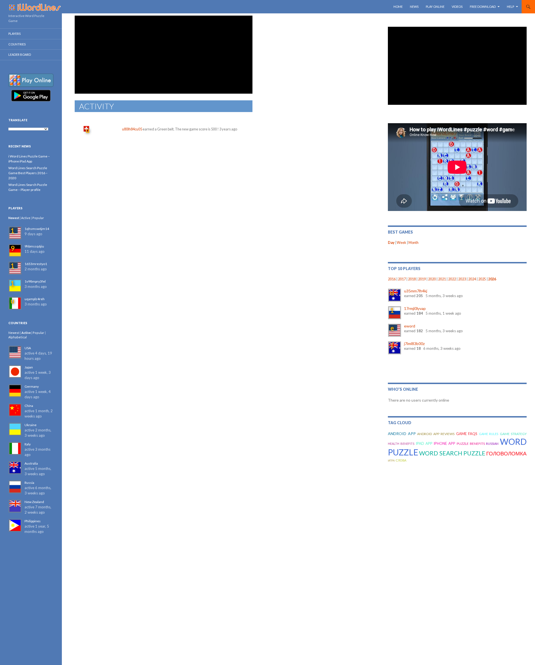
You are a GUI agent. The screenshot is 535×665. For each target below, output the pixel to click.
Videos (457, 6)
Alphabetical (17, 337)
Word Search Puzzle (452, 453)
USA (28, 348)
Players (14, 33)
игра (391, 460)
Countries (17, 44)
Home (398, 6)
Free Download (483, 6)
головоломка (506, 453)
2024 (472, 279)
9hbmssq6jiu (34, 246)
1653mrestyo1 (36, 264)
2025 (482, 279)
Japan (29, 367)
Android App (401, 433)
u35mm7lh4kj (415, 290)
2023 (462, 279)
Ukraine (31, 425)
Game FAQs (466, 433)
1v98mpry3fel (35, 281)
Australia (31, 463)
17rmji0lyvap (415, 308)
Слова (401, 460)
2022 (452, 279)
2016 (392, 279)
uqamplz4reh (35, 299)
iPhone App (444, 443)
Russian (492, 443)
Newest (13, 218)
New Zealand (34, 502)
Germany (32, 386)
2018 (412, 279)
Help (510, 6)
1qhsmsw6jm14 (37, 229)
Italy (28, 444)
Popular (38, 218)
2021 (442, 279)
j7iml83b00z (414, 343)
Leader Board (19, 54)
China (29, 406)
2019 (422, 279)
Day (391, 243)
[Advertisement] (163, 55)
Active (25, 218)
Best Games (400, 232)
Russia (29, 482)
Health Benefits (401, 443)
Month (413, 243)
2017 (402, 279)
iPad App (424, 443)
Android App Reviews (435, 434)
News (414, 6)
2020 (432, 279)
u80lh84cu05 (132, 129)
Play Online (435, 6)
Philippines (33, 521)
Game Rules (488, 434)
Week (401, 243)
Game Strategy (513, 434)
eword (409, 326)
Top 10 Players (404, 268)
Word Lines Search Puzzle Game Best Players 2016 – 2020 (28, 173)
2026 (492, 279)
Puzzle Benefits (471, 443)
